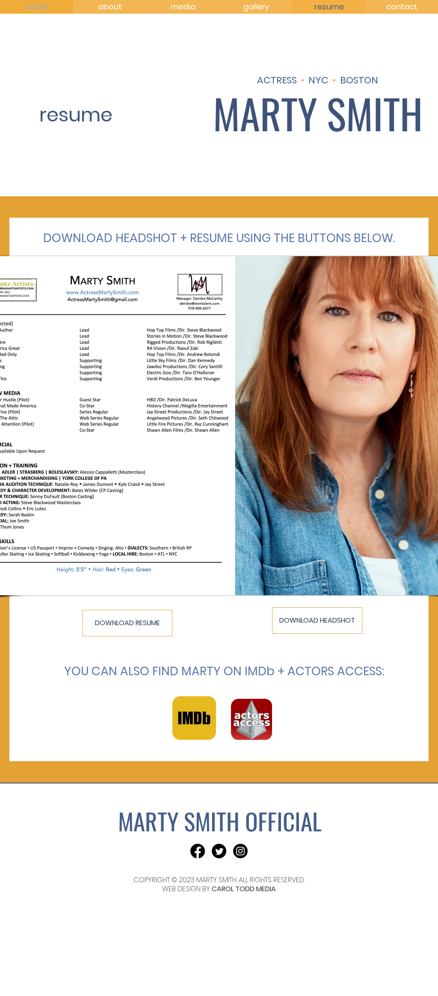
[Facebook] (197, 851)
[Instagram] (240, 851)
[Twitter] (219, 851)
